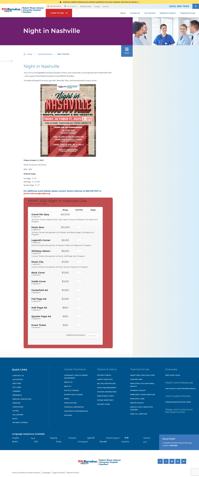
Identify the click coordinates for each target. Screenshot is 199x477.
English (15, 438)
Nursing (17, 403)
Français (72, 438)
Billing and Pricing (106, 383)
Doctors (17, 383)
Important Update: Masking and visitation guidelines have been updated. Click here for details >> (101, 2)
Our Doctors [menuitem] (149, 13)
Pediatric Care (137, 399)
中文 (36, 441)
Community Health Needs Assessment (76, 376)
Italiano (147, 438)
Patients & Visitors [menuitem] (168, 13)
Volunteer (18, 415)
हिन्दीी (127, 438)
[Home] (23, 10)
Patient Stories (20, 422)
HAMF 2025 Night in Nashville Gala (57, 201)
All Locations (71, 6)
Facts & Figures (71, 390)
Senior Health (137, 403)
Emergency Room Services (142, 394)
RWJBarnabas (85, 6)
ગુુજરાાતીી (91, 438)
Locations (18, 379)
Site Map (68, 415)
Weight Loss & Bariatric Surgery (141, 408)
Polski (58, 441)
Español (125, 441)
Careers (105, 6)
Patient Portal (104, 375)
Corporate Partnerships (76, 411)
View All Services (138, 414)
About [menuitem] (123, 13)
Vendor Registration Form (178, 402)
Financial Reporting (74, 407)
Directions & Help (105, 396)
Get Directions (55, 6)
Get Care (17, 387)
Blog (15, 418)
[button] (195, 6)
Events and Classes (73, 394)
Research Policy (73, 472)
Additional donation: (75, 335)
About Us (68, 382)
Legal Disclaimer (58, 472)
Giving (96, 6)
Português (83, 441)
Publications (70, 403)
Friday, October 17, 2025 (37, 204)
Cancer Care (136, 379)
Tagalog (53, 438)
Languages (18, 407)
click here (173, 445)
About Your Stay (105, 379)
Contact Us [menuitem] (135, 13)
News (66, 399)
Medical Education (22, 399)
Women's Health (138, 390)
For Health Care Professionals (180, 388)
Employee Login (172, 375)
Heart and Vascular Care (142, 375)
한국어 (15, 441)
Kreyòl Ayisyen (113, 438)
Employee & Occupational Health (142, 385)
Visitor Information (107, 392)
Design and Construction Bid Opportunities (179, 410)
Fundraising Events (45, 54)
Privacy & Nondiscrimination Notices (26, 472)
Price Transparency (107, 388)
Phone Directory (105, 400)
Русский (103, 441)
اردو (145, 441)
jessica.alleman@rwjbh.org (37, 193)
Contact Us (18, 375)
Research (17, 395)
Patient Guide (103, 404)
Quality (67, 386)
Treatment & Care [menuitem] (187, 13)
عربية (33, 438)
